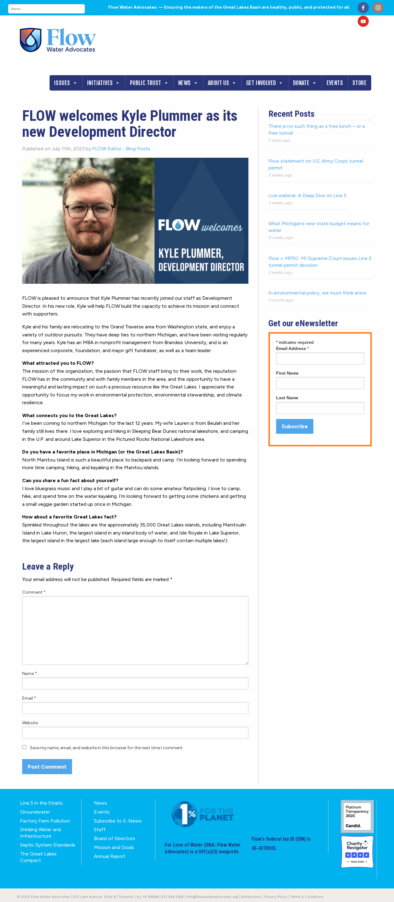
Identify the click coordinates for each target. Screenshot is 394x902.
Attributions (251, 897)
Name (29, 673)
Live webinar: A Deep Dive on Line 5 (307, 195)
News (184, 82)
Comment (34, 592)
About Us (218, 82)
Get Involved (261, 82)
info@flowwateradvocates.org (212, 897)
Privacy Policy (275, 897)
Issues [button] (62, 82)
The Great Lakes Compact (38, 857)
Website (30, 722)
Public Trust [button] (145, 82)
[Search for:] (52, 9)
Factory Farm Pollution (45, 821)
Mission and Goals (114, 847)
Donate (301, 82)
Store (359, 82)
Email (29, 698)
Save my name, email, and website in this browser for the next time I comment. (106, 747)
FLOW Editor (106, 149)
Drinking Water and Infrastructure (40, 833)
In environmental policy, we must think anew (317, 293)
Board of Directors (114, 838)
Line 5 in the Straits (41, 803)
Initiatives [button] (100, 82)
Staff (100, 829)
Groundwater (35, 812)
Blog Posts (138, 149)
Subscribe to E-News (118, 821)
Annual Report (110, 856)
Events (335, 82)
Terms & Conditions (307, 897)
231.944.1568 (172, 897)
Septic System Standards (47, 845)
